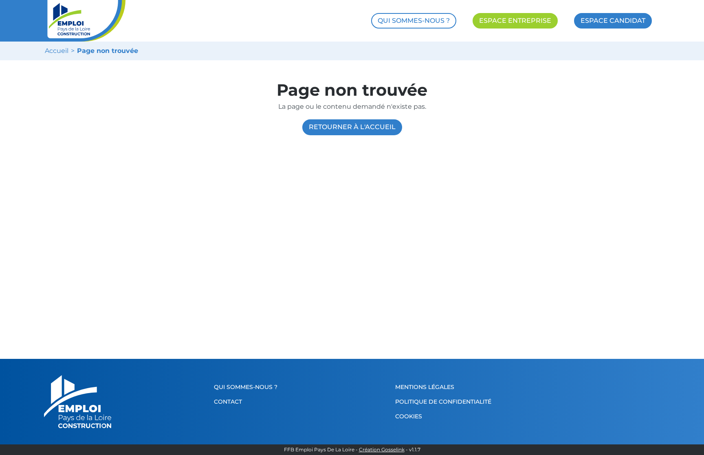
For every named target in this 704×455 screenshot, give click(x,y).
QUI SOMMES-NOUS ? (414, 20)
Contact (228, 401)
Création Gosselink (382, 450)
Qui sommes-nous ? (245, 387)
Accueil (56, 51)
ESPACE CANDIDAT (613, 20)
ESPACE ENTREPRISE (515, 20)
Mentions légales (424, 387)
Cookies (408, 416)
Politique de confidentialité (443, 401)
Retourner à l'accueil (352, 127)
